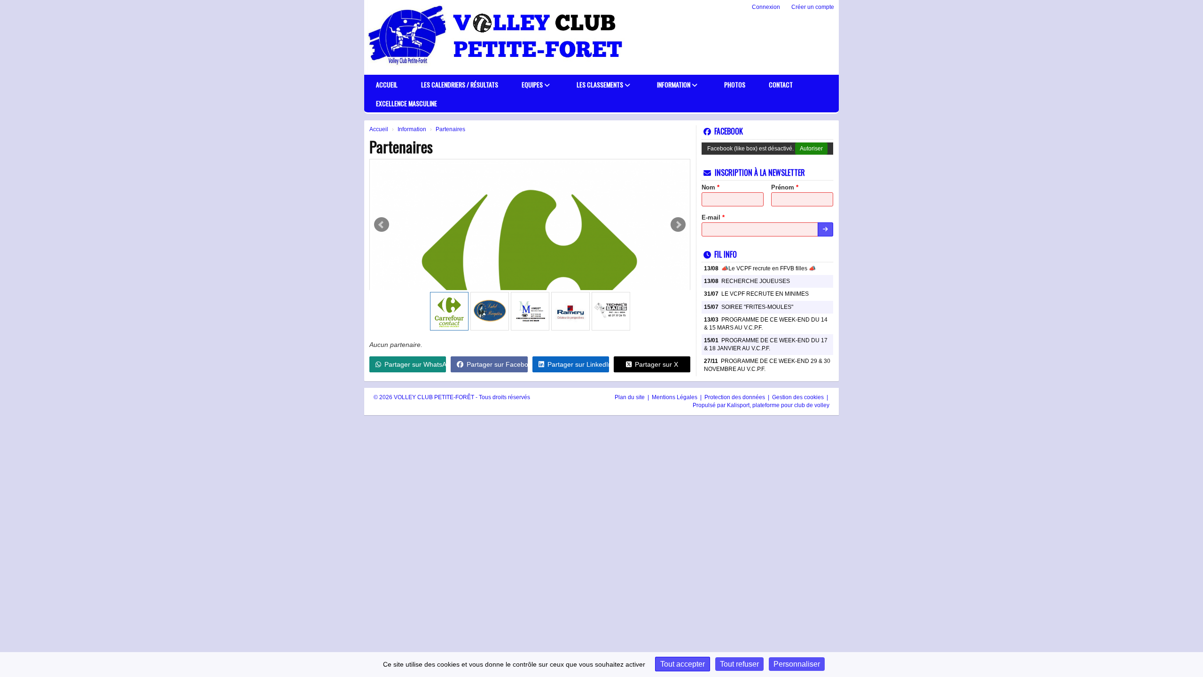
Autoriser (811, 148)
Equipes (533, 84)
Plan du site (630, 397)
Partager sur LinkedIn (578, 364)
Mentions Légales (675, 397)
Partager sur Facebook (497, 364)
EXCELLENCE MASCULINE (406, 103)
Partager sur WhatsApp (415, 364)
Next (678, 224)
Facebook (728, 131)
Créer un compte (812, 7)
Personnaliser (796, 664)
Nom (710, 187)
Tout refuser (739, 664)
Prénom (784, 187)
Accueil (387, 84)
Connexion (766, 7)
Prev (381, 224)
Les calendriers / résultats (459, 84)
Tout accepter (682, 664)
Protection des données (735, 397)
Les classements (601, 84)
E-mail (713, 217)
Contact (781, 84)
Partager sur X (656, 364)
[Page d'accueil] (391, 37)
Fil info (725, 254)
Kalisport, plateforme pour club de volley (778, 405)
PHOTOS (734, 84)
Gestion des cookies (798, 397)
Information (674, 84)
